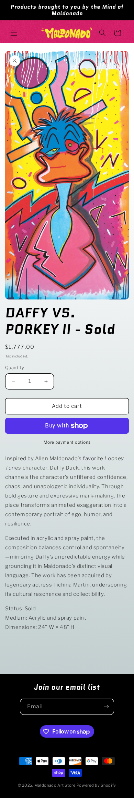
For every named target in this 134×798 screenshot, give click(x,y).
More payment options (67, 442)
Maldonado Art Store (55, 785)
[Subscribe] (106, 707)
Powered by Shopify (96, 785)
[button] (13, 32)
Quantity (14, 367)
